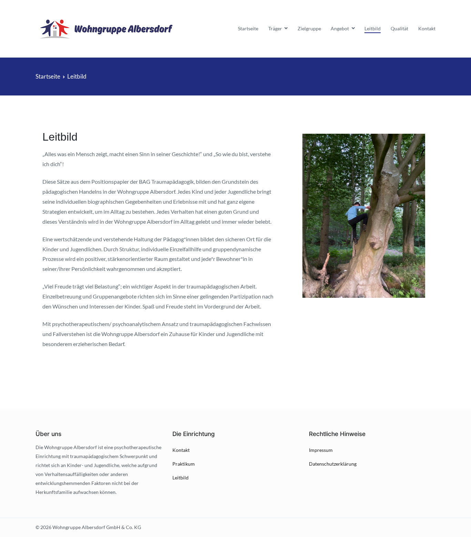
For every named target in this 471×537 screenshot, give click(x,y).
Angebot (340, 28)
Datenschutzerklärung (333, 464)
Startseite (248, 28)
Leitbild (372, 28)
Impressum (321, 450)
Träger (275, 28)
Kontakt (426, 28)
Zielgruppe (309, 28)
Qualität (399, 28)
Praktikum (183, 464)
